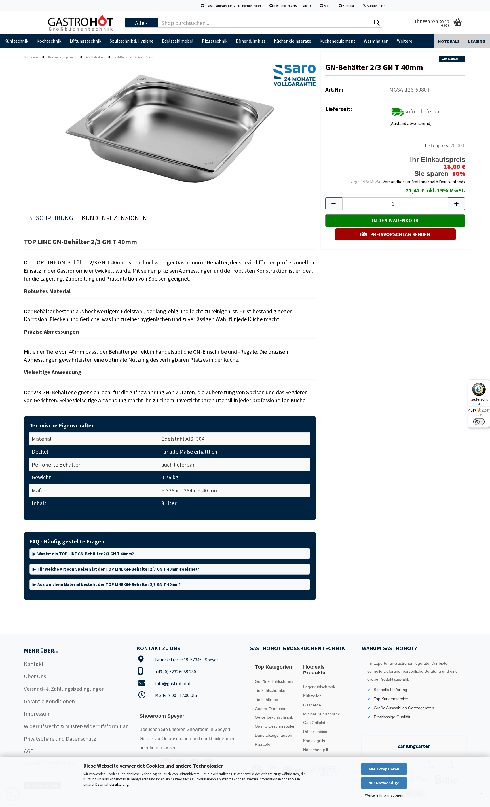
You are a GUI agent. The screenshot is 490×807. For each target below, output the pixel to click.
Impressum (37, 713)
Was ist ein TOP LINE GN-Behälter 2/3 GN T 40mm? (85, 553)
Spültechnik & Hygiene (131, 41)
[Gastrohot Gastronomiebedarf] (81, 22)
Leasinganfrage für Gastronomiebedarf (232, 5)
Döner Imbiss (315, 731)
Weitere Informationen (384, 795)
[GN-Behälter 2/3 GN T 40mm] (169, 127)
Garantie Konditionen (49, 701)
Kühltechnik (16, 41)
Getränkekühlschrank (274, 681)
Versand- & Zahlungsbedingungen (64, 688)
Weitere (404, 41)
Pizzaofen (264, 744)
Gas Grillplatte (316, 722)
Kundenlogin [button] (376, 5)
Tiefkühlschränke (270, 690)
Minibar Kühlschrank (321, 714)
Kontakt (348, 5)
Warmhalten (376, 41)
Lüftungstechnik (85, 41)
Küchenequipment (337, 41)
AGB (29, 751)
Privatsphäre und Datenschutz (60, 738)
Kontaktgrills (314, 740)
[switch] (479, 421)
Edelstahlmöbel (177, 41)
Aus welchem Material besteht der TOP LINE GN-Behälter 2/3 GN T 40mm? (108, 584)
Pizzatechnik (214, 41)
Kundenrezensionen (114, 217)
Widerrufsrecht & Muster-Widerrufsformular (76, 726)
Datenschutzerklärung (112, 784)
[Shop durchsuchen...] (376, 23)
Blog (326, 5)
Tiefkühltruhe (266, 699)
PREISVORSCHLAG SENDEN (399, 234)
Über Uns (35, 676)
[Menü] (481, 795)
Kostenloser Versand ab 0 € (292, 5)
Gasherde (312, 705)
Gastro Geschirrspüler (275, 726)
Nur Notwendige (384, 782)
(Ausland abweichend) (410, 123)
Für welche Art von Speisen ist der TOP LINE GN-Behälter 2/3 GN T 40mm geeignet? (118, 569)
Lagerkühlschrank (319, 687)
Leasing (477, 41)
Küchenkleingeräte (292, 41)
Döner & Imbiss (250, 41)
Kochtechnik (49, 41)
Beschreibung (50, 217)
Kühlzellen (312, 696)
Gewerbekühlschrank (274, 717)
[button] (333, 203)
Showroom (198, 729)
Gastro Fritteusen (270, 708)
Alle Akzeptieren (384, 769)
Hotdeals (449, 41)
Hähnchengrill (315, 749)
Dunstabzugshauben (273, 735)
